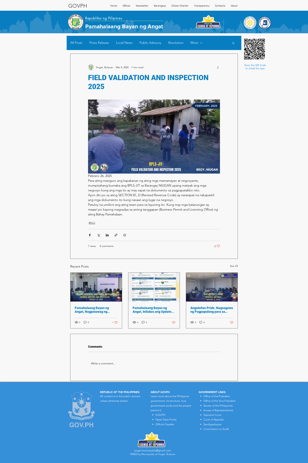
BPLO (92, 222)
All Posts (76, 43)
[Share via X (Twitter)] (98, 235)
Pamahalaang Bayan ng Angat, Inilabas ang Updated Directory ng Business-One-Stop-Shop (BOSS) (153, 309)
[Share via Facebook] (89, 235)
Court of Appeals (213, 419)
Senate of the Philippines (218, 405)
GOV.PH (160, 415)
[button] (233, 42)
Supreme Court (212, 415)
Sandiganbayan (212, 424)
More (194, 43)
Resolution (175, 43)
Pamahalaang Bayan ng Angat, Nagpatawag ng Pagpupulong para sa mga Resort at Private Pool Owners (93, 309)
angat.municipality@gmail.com (152, 450)
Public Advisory (150, 43)
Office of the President (216, 396)
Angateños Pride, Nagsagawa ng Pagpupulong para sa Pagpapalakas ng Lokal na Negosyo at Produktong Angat (211, 309)
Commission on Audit (216, 429)
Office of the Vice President (219, 400)
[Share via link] (116, 235)
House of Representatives (218, 410)
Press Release (99, 43)
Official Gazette (164, 424)
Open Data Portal (165, 419)
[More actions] (218, 67)
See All (234, 266)
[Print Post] (124, 235)
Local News (124, 43)
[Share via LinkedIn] (107, 235)
